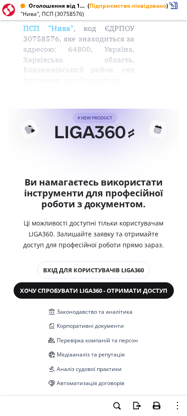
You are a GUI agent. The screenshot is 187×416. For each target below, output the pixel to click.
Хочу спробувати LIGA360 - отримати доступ (93, 290)
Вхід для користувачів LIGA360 (93, 270)
